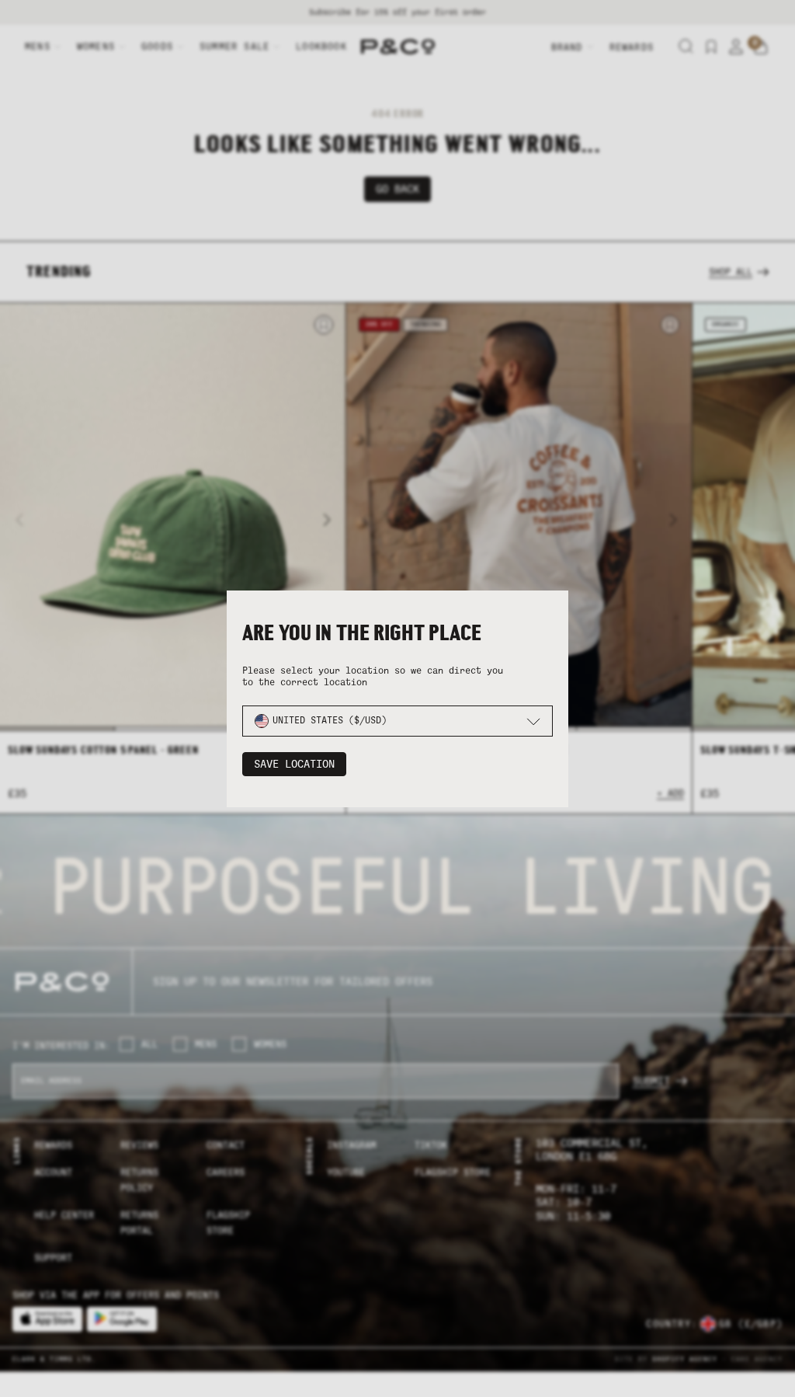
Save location (294, 764)
